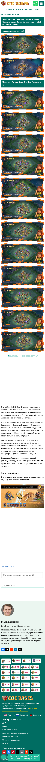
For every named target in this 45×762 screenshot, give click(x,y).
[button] (23, 496)
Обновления (28, 9)
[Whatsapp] (35, 3)
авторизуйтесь (7, 566)
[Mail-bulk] (20, 649)
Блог (37, 9)
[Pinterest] (13, 752)
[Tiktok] (7, 649)
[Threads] (31, 752)
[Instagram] (11, 649)
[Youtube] (4, 752)
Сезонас (9, 9)
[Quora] (22, 752)
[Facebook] (3, 649)
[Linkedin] (15, 649)
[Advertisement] (22, 381)
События (18, 9)
